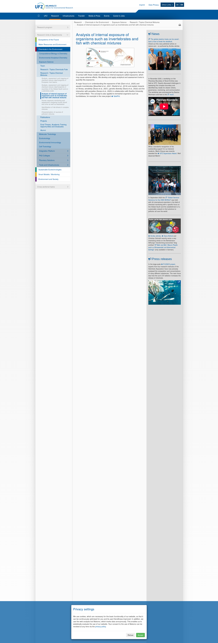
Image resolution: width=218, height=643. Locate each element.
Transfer (81, 16)
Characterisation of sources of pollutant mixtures (52, 113)
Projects (43, 121)
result (172, 94)
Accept (140, 635)
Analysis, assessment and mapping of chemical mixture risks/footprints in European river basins (55, 80)
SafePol (117, 96)
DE (177, 4)
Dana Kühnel (168, 236)
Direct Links (167, 4)
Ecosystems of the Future (48, 39)
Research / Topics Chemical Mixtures (51, 74)
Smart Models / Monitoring (49, 174)
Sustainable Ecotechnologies (49, 169)
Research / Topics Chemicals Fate (54, 69)
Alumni (43, 130)
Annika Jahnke (155, 236)
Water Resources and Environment (52, 44)
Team (42, 65)
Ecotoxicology (44, 138)
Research (55, 16)
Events (106, 16)
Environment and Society (48, 179)
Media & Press (94, 16)
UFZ (45, 16)
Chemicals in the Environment (50, 49)
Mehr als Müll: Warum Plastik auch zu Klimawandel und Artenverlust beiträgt (163, 247)
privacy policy (100, 626)
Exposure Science (46, 62)
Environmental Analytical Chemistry (53, 57)
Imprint (142, 5)
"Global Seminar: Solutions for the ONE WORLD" (164, 198)
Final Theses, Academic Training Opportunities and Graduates (53, 125)
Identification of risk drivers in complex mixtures (55, 108)
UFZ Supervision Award (168, 153)
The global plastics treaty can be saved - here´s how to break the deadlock (164, 40)
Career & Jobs (119, 16)
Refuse (130, 635)
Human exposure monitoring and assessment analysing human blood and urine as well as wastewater (54, 102)
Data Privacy (154, 5)
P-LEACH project (169, 264)
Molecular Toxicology (47, 134)
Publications (45, 117)
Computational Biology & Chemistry (53, 53)
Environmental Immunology (50, 142)
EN (182, 4)
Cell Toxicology (45, 146)
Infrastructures (68, 16)
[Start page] (39, 16)
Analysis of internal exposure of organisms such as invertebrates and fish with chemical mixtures (54, 96)
